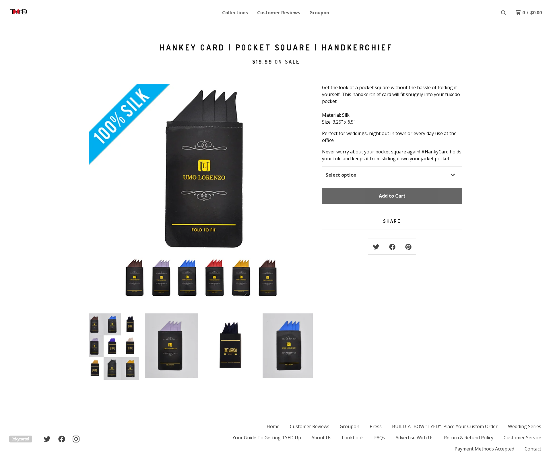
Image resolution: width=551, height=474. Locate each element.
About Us (321, 437)
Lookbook (353, 437)
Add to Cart (392, 196)
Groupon (319, 12)
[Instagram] (76, 439)
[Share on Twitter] (376, 247)
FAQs (379, 437)
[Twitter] (47, 439)
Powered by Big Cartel (20, 439)
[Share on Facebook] (392, 247)
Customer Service (522, 437)
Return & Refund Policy (468, 437)
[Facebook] (61, 439)
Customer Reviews (278, 12)
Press (376, 426)
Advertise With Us (414, 437)
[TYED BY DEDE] (39, 12)
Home (273, 426)
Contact (533, 449)
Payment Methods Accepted (484, 449)
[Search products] (503, 12)
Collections (235, 12)
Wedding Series (524, 426)
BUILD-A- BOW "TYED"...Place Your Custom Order (445, 426)
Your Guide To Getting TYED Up (266, 437)
